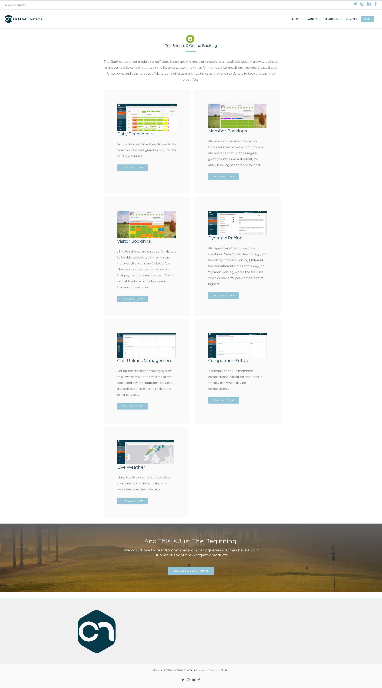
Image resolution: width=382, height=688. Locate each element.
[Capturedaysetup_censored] (237, 334)
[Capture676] (146, 212)
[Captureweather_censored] (145, 442)
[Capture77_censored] (147, 105)
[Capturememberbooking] (237, 105)
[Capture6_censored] (237, 212)
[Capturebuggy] (146, 334)
